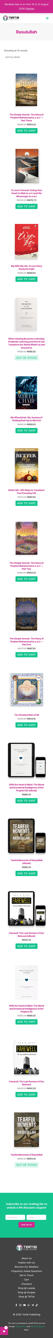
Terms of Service (38, 1326)
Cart (26, 1279)
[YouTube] (24, 1305)
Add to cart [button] (26, 130)
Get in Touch (27, 1275)
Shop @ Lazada (26, 1288)
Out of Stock (26, 358)
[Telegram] (32, 1305)
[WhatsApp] (28, 1305)
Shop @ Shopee (26, 1292)
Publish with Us (26, 1262)
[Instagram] (20, 1305)
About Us (26, 1258)
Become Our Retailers (26, 1266)
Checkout (26, 1284)
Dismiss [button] (30, 8)
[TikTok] (36, 1305)
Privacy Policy (20, 1326)
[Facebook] (16, 1305)
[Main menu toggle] (47, 18)
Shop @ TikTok (26, 1296)
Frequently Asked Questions (26, 1271)
